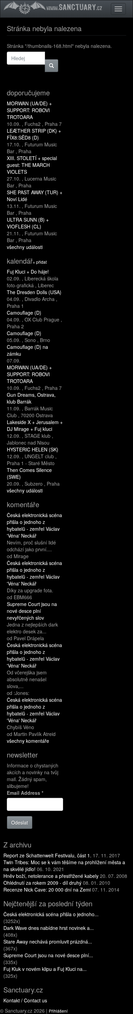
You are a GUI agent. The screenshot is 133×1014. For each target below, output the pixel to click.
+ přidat (40, 262)
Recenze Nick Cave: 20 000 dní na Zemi (47, 889)
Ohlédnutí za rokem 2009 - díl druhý (42, 882)
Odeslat (19, 822)
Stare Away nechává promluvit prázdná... (47, 941)
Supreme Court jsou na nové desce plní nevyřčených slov (32, 611)
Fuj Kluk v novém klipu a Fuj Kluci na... (45, 968)
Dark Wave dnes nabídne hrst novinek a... (48, 927)
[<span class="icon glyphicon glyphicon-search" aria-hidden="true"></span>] (51, 65)
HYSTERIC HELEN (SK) (32, 449)
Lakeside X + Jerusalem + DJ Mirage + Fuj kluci (35, 425)
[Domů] (54, 7)
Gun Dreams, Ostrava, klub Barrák (31, 398)
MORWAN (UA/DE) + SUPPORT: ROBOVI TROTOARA (29, 110)
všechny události (25, 246)
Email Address (25, 792)
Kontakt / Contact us (25, 1000)
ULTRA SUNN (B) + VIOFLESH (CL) (28, 223)
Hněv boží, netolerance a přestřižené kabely (51, 875)
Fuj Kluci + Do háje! (28, 271)
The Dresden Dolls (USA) (34, 292)
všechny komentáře (28, 740)
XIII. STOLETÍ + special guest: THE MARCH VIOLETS (32, 165)
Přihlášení (58, 1011)
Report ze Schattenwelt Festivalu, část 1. (47, 855)
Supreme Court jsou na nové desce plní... (48, 955)
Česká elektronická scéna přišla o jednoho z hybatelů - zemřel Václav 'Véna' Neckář (34, 525)
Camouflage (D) (24, 312)
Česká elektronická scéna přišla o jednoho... (51, 914)
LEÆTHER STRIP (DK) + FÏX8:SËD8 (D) (34, 134)
